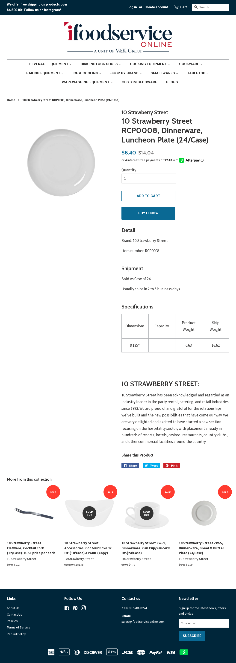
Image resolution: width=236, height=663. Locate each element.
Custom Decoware (139, 82)
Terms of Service (18, 627)
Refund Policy (16, 634)
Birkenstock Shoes (100, 64)
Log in (132, 7)
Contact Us (14, 614)
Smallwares (163, 73)
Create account (156, 7)
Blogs (172, 82)
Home (11, 100)
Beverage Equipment (49, 64)
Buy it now (148, 213)
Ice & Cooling (86, 73)
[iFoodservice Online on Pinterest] (75, 609)
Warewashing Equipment (86, 82)
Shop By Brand (124, 73)
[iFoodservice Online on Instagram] (83, 609)
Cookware (189, 64)
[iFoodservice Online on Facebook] (67, 609)
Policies (12, 621)
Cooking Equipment (149, 64)
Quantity (128, 169)
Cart (183, 7)
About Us (13, 608)
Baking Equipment (43, 73)
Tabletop (196, 73)
